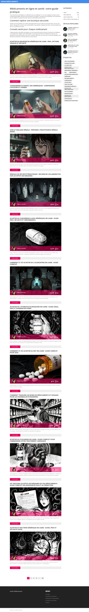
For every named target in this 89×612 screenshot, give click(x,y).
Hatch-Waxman (69, 91)
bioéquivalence (68, 93)
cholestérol (68, 82)
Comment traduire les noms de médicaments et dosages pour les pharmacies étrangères (34, 396)
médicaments (72, 72)
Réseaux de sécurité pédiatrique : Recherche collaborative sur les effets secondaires (35, 175)
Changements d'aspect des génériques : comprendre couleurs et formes (32, 86)
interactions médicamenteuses (69, 68)
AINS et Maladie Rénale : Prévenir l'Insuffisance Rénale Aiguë (34, 131)
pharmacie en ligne (69, 63)
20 (42, 578)
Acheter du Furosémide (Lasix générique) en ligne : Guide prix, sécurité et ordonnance (34, 219)
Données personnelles (51, 600)
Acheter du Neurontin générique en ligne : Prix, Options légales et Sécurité (34, 42)
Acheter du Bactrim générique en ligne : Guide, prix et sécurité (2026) (33, 528)
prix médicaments (69, 78)
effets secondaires (69, 61)
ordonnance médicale (70, 86)
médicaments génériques (71, 70)
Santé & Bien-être (71, 17)
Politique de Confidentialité (52, 598)
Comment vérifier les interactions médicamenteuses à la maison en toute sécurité (73, 28)
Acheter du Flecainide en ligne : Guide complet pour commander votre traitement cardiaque (32, 440)
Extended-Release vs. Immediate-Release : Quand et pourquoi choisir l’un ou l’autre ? (73, 51)
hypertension (68, 98)
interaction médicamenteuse (69, 89)
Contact (47, 602)
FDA (65, 72)
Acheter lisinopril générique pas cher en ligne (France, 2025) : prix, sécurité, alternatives (73, 34)
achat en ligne (68, 84)
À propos (47, 594)
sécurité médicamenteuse (71, 74)
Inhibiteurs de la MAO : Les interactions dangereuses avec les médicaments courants (73, 46)
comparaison (68, 80)
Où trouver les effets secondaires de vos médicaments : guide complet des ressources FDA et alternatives (34, 484)
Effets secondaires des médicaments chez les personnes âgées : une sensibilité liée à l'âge (73, 40)
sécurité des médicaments (68, 96)
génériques (67, 76)
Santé (71, 12)
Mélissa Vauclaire (21, 71)
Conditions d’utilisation (51, 596)
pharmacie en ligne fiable (71, 100)
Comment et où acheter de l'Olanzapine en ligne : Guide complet (34, 263)
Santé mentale (71, 14)
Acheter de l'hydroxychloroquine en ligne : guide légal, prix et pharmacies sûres (34, 307)
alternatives (68, 65)
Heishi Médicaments (9, 2)
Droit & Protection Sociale (71, 19)
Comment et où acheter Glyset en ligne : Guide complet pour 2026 (34, 352)
